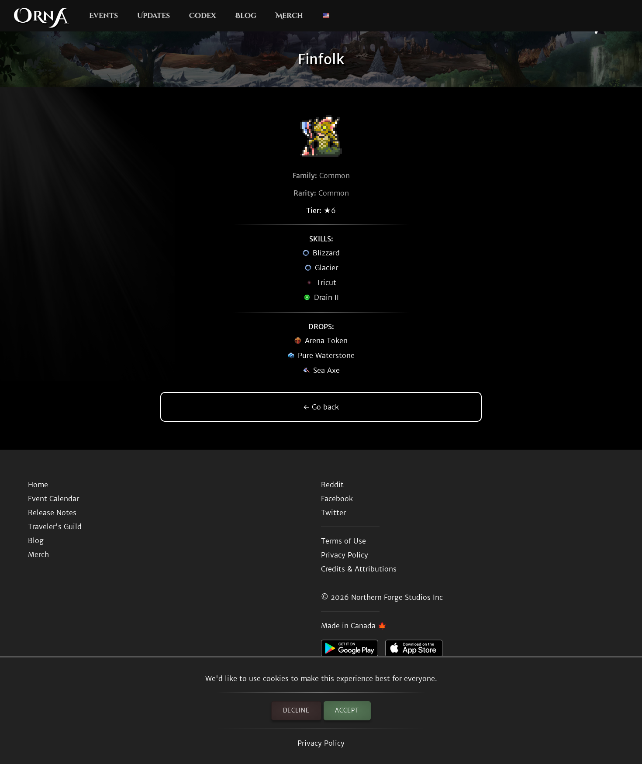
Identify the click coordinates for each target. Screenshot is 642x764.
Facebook (337, 498)
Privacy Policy (321, 743)
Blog (245, 16)
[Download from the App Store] (417, 650)
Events (103, 16)
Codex (202, 16)
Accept (347, 710)
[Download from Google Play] (353, 650)
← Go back (321, 407)
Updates (153, 16)
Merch (289, 16)
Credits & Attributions (359, 568)
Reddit (332, 484)
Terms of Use (343, 541)
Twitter (333, 512)
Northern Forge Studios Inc (397, 597)
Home (38, 484)
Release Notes (52, 512)
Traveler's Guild (55, 526)
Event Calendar (53, 498)
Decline (296, 710)
